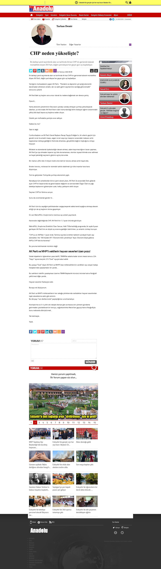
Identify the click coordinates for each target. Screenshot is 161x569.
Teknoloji (31, 556)
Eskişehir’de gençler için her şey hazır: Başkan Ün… (95, 2)
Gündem (54, 15)
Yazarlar (47, 19)
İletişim (84, 19)
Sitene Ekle (43, 522)
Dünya (31, 553)
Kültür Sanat (32, 551)
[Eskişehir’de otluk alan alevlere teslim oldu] (63, 461)
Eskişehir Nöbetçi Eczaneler (101, 15)
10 (68, 422)
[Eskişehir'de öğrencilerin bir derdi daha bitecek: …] (87, 483)
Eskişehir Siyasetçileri (35, 562)
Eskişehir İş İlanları (60, 19)
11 (73, 422)
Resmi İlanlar (84, 15)
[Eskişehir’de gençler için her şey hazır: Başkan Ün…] (63, 438)
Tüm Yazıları (61, 44)
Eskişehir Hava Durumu (68, 15)
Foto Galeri (37, 19)
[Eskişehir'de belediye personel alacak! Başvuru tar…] (40, 506)
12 (78, 422)
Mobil (34, 522)
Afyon (116, 15)
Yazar (30, 567)
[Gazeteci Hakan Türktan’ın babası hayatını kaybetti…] (40, 483)
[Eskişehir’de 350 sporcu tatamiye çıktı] (63, 506)
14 (89, 422)
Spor (47, 15)
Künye (118, 527)
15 (94, 422)
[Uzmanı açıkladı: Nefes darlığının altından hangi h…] (40, 461)
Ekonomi (31, 545)
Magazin (31, 542)
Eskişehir (39, 15)
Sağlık (31, 549)
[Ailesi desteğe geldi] (87, 438)
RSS (53, 522)
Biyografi (31, 558)
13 (84, 422)
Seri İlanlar (74, 19)
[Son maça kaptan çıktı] (87, 461)
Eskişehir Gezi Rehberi (36, 560)
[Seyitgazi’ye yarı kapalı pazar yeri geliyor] (63, 483)
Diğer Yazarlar (75, 44)
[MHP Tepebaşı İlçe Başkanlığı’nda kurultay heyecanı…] (40, 438)
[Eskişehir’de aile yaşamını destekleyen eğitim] (87, 506)
